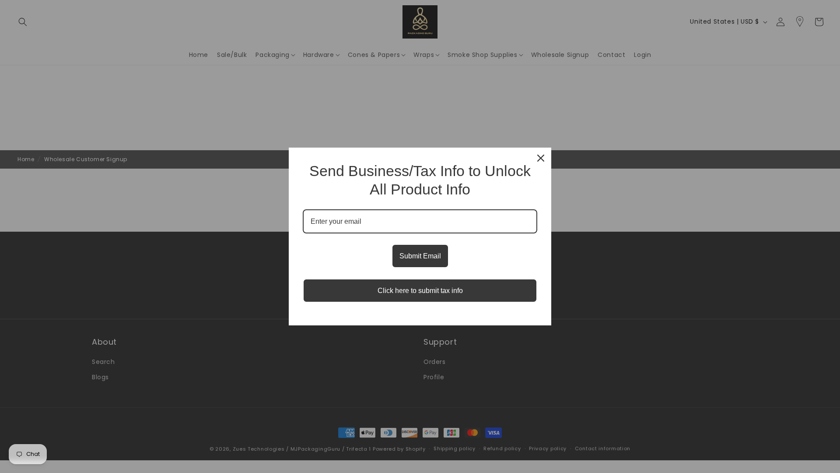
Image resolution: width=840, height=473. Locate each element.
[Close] (540, 158)
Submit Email (420, 256)
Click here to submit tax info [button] (420, 290)
